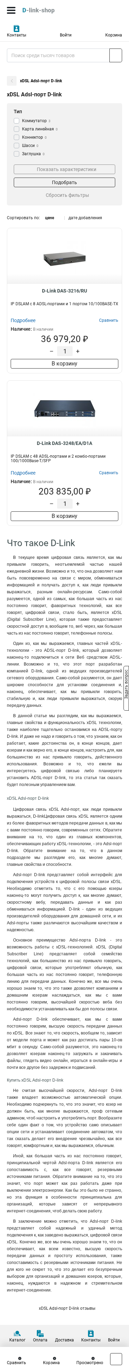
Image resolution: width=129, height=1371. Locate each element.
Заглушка (33, 153)
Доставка (64, 1340)
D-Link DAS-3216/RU (64, 291)
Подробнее (23, 320)
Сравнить (16, 1362)
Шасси (30, 145)
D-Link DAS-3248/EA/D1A (64, 443)
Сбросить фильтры (67, 195)
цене (49, 217)
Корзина (113, 35)
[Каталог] (11, 10)
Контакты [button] (16, 35)
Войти (66, 35)
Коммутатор (36, 120)
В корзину (64, 363)
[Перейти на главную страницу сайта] (51, 10)
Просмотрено (89, 1362)
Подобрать (64, 182)
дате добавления (85, 217)
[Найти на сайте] (115, 55)
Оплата (40, 1340)
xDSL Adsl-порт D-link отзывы (67, 1308)
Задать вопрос (126, 685)
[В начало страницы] (116, 1359)
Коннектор (34, 137)
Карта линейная (40, 129)
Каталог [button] (17, 1340)
